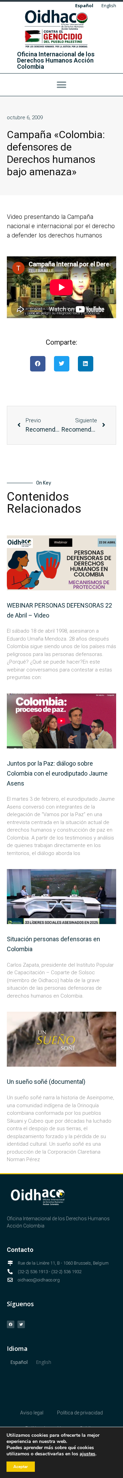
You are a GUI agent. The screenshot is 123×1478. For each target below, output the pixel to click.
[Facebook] (10, 1324)
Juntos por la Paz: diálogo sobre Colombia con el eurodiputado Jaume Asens (57, 773)
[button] (61, 84)
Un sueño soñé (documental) (46, 1081)
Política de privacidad (80, 1412)
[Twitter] (21, 1324)
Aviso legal (31, 1412)
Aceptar (20, 1466)
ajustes (87, 1454)
